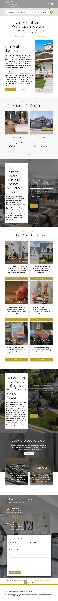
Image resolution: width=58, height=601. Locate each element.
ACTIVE (47, 8)
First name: (12, 542)
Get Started (10, 89)
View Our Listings (24, 89)
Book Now (29, 453)
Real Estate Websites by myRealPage (43, 580)
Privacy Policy (31, 580)
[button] (21, 36)
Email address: (14, 549)
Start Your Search (37, 36)
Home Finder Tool (20, 36)
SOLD (52, 8)
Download (17, 278)
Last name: (33, 542)
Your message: (13, 556)
